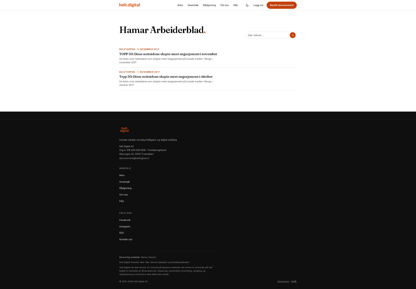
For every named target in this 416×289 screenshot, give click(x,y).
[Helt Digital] (129, 5)
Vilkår (294, 281)
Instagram (124, 226)
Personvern (283, 281)
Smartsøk (193, 5)
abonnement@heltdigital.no (134, 158)
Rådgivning (209, 5)
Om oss (224, 5)
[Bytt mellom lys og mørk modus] (247, 5)
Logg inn (258, 5)
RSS (121, 232)
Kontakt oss (125, 239)
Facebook (124, 220)
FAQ (235, 5)
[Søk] (293, 35)
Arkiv (180, 5)
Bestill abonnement (281, 5)
